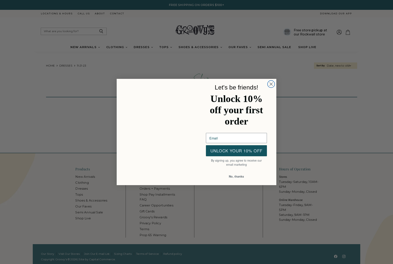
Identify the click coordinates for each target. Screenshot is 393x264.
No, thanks (236, 176)
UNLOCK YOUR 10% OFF (236, 151)
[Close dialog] (271, 83)
